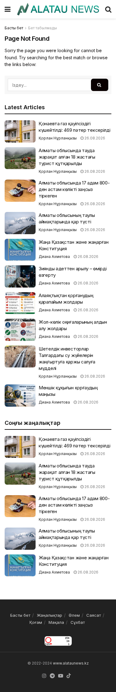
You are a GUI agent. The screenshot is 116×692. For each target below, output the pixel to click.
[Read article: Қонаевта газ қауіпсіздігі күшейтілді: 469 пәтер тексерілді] (20, 131)
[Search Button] (108, 9)
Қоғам (35, 622)
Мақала (56, 622)
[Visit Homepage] (58, 9)
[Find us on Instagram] (44, 676)
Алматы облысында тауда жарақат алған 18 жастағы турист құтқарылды (67, 156)
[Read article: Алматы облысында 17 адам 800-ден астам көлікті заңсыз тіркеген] (20, 191)
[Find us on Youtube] (60, 676)
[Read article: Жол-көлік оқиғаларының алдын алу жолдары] (20, 330)
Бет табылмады (42, 28)
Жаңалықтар (49, 615)
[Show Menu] (8, 9)
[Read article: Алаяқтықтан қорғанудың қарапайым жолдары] (20, 303)
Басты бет (14, 28)
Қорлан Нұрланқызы (58, 138)
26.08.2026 (94, 138)
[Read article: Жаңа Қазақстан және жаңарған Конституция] (20, 250)
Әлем (74, 615)
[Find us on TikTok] (69, 676)
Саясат (93, 615)
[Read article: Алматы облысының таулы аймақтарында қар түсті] (20, 223)
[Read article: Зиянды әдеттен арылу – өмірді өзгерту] (20, 276)
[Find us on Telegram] (52, 676)
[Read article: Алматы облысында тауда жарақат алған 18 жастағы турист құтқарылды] (20, 158)
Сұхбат (78, 622)
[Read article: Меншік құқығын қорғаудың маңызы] (20, 395)
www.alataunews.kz (71, 663)
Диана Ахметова (54, 256)
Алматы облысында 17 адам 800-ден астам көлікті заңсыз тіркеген (74, 189)
